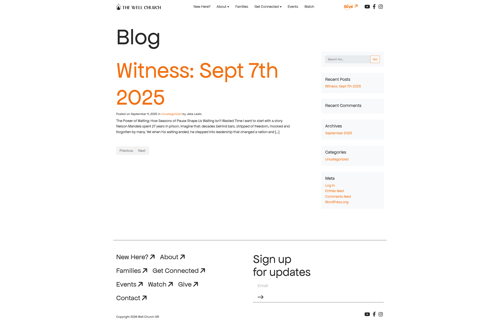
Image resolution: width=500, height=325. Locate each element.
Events (293, 6)
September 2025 (338, 133)
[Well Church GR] (138, 7)
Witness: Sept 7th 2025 (343, 86)
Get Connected (266, 6)
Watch (309, 6)
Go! (375, 59)
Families (241, 6)
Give (185, 284)
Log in (330, 185)
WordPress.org (336, 202)
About (221, 6)
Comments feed (338, 196)
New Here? (202, 6)
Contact (128, 298)
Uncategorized (171, 114)
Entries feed (334, 191)
